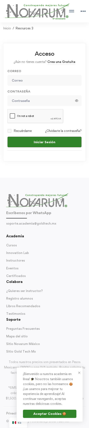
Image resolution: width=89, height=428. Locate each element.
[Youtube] (42, 231)
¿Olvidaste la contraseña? (63, 131)
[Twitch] (55, 231)
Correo (14, 71)
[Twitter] (30, 231)
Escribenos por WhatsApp (28, 213)
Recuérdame (22, 131)
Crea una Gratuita (61, 62)
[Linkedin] (46, 231)
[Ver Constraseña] (77, 100)
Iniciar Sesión (44, 142)
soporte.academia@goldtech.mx (31, 223)
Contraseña (18, 91)
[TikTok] (38, 231)
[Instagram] (50, 231)
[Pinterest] (59, 231)
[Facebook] (34, 231)
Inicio (7, 28)
